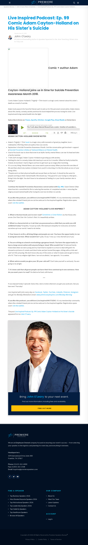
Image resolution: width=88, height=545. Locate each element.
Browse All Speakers (17, 516)
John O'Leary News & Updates (26, 7)
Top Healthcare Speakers (19, 512)
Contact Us (52, 506)
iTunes (27, 120)
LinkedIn (59, 292)
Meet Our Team (53, 499)
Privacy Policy (30, 539)
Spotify (34, 120)
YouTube (52, 292)
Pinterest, (66, 292)
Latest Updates (53, 502)
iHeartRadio (60, 120)
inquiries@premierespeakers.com (25, 469)
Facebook (38, 292)
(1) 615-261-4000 (20, 464)
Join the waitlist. (18, 203)
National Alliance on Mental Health (44, 150)
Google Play (49, 120)
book (28, 142)
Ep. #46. (61, 187)
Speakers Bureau (9, 7)
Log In (50, 519)
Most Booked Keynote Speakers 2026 (23, 499)
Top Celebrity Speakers (18, 509)
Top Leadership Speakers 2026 (21, 506)
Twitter (45, 292)
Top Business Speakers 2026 (20, 496)
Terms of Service (55, 539)
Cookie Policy (42, 539)
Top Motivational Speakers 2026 (21, 502)
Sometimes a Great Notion (52, 215)
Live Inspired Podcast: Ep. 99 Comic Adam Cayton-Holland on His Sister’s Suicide (44, 311)
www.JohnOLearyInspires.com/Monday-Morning (54, 295)
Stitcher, (41, 120)
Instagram (74, 292)
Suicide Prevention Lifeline (19, 150)
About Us (51, 496)
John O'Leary (25, 314)
